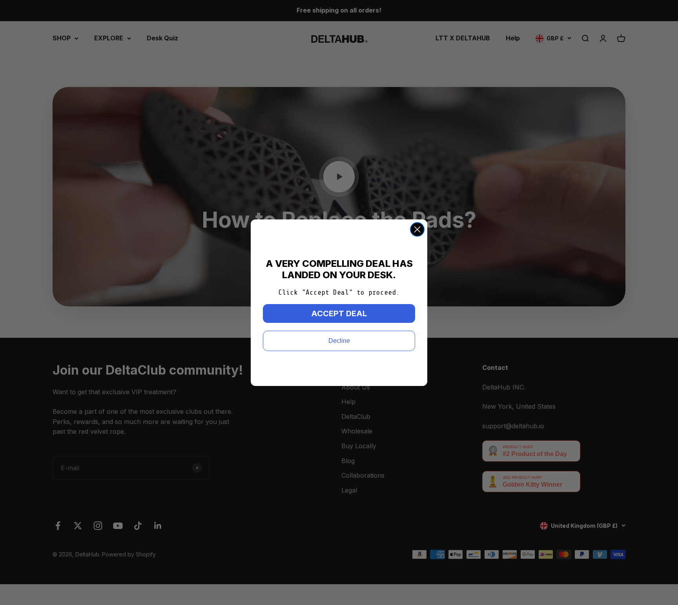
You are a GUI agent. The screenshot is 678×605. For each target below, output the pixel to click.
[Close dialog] (417, 229)
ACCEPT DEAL (339, 313)
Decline (339, 340)
